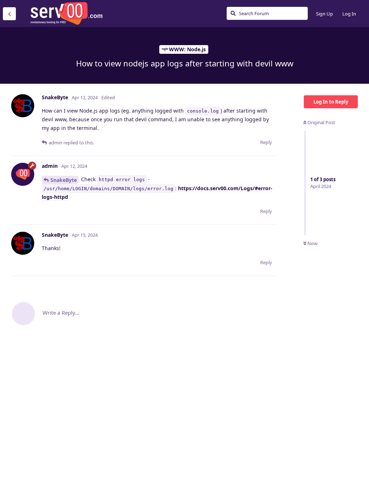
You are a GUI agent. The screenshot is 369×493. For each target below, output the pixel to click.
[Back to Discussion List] (9, 13)
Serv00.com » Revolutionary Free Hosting (66, 13)
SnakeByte (63, 179)
